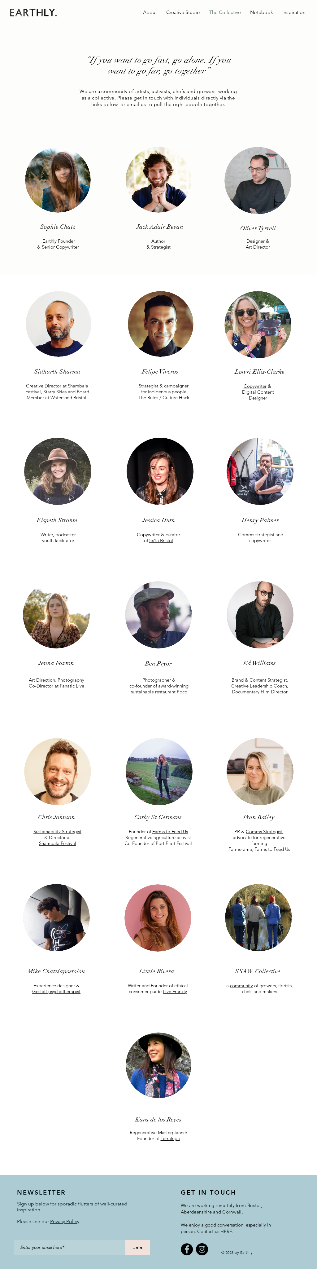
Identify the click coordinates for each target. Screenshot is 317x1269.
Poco (182, 692)
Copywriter (255, 386)
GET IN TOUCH (209, 1192)
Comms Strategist (264, 831)
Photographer (156, 680)
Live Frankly (175, 991)
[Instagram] (202, 1249)
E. (231, 1231)
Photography (71, 680)
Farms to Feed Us (170, 831)
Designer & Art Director (258, 244)
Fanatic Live (72, 686)
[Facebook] (187, 1249)
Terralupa (170, 1138)
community (241, 985)
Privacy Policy (64, 1221)
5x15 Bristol (161, 540)
